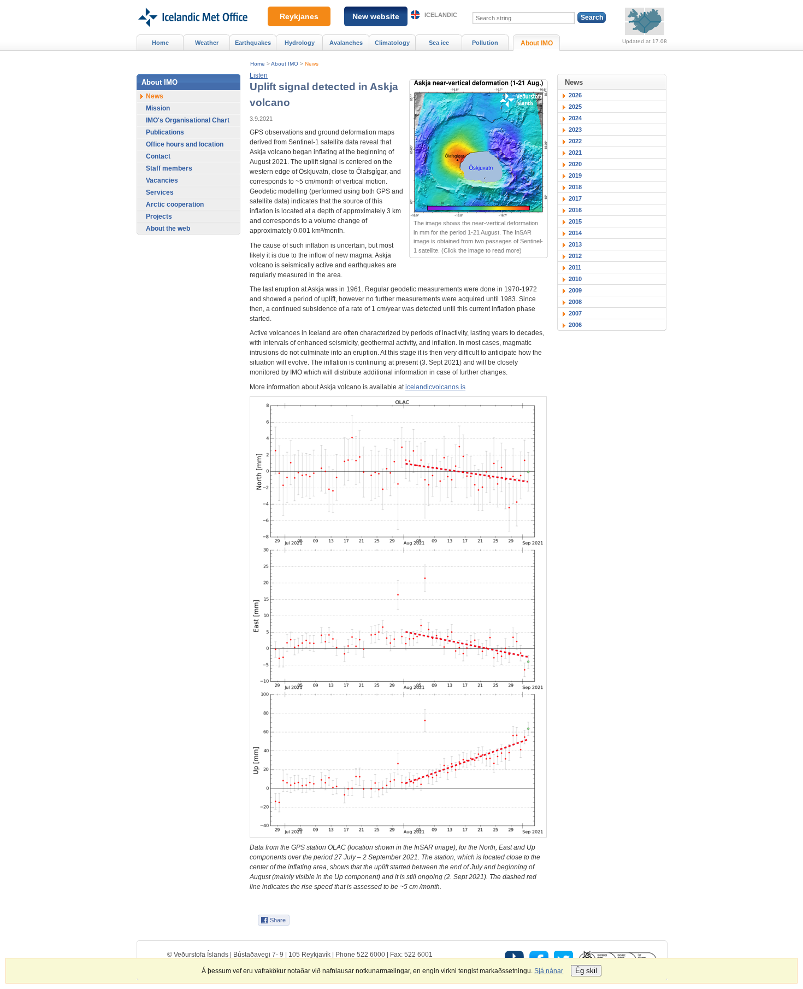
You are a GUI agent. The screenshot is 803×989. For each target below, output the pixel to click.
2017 (575, 198)
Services (160, 192)
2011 (575, 267)
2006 (575, 324)
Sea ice (439, 42)
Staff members (169, 168)
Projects (159, 216)
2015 (575, 221)
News (311, 64)
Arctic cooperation (175, 204)
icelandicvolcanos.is (435, 387)
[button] (259, 75)
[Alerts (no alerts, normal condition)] (644, 21)
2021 (575, 152)
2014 (575, 233)
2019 (575, 175)
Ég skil (586, 971)
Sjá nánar (548, 971)
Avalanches (346, 42)
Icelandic (440, 14)
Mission (158, 108)
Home (257, 64)
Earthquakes (253, 42)
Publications (165, 132)
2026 (575, 95)
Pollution (485, 42)
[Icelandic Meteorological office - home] (192, 4)
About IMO (284, 64)
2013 (575, 244)
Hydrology (300, 42)
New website (375, 16)
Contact (158, 156)
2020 (575, 164)
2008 (575, 302)
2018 (575, 187)
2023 (575, 129)
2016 (575, 210)
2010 (575, 279)
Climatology (392, 42)
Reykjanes (299, 16)
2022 (575, 141)
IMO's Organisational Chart (187, 120)
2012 (575, 256)
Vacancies (162, 180)
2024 (575, 118)
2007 (575, 313)
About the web (168, 228)
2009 (575, 290)
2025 (575, 106)
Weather (207, 42)
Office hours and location (184, 144)
